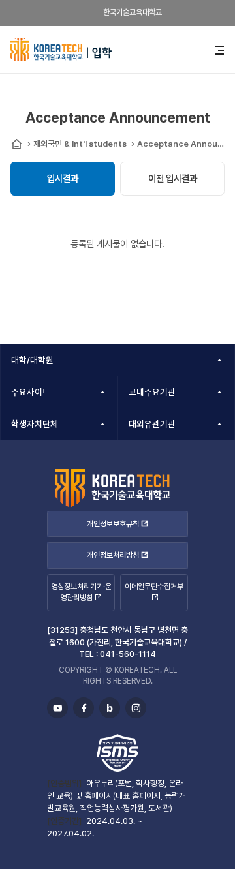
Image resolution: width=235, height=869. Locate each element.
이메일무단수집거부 (154, 586)
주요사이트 (30, 392)
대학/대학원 (32, 360)
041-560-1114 (128, 654)
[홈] (16, 144)
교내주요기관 (152, 392)
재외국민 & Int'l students (80, 144)
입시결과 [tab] (62, 178)
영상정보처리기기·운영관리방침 (81, 592)
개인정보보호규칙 (113, 523)
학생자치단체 (34, 424)
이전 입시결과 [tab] (172, 178)
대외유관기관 (152, 424)
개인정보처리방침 (113, 555)
